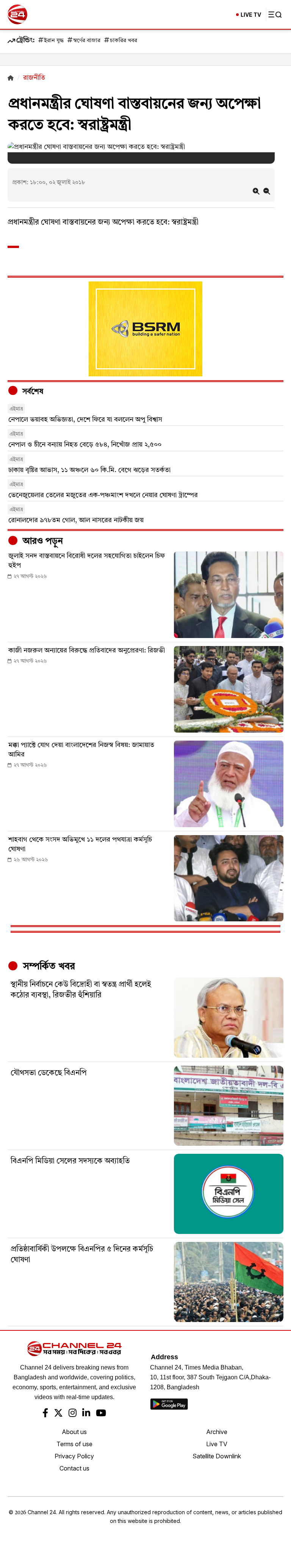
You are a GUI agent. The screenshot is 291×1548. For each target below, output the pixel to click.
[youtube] (101, 1413)
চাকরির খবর (123, 41)
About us (74, 1432)
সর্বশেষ (31, 392)
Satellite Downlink (216, 1456)
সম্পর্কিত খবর (47, 966)
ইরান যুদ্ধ (54, 41)
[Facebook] (45, 1413)
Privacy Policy (74, 1456)
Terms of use (74, 1444)
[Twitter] (58, 1413)
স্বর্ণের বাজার (86, 41)
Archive (216, 1432)
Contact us (74, 1468)
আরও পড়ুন (41, 541)
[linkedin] (86, 1413)
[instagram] (73, 1413)
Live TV (216, 1444)
